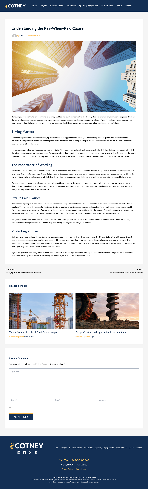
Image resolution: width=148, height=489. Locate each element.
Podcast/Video (121, 448)
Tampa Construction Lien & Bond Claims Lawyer (33, 332)
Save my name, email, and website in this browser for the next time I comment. (40, 408)
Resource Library (75, 448)
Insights (64, 448)
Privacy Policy (67, 469)
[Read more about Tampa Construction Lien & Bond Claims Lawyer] (41, 310)
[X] (30, 452)
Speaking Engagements (104, 448)
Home (57, 448)
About (131, 448)
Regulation (20, 337)
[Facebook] (24, 452)
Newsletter (88, 448)
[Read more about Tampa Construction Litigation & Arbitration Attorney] (107, 310)
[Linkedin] (18, 452)
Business (12, 337)
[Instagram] (36, 452)
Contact (139, 448)
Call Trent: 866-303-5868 (74, 460)
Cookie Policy (81, 469)
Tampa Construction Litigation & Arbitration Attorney (102, 332)
